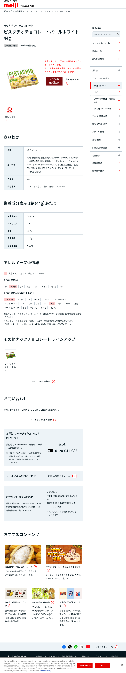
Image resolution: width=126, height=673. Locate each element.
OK (102, 665)
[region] (63, 665)
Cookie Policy (45, 670)
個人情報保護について (70, 656)
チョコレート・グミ (100, 78)
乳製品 (95, 70)
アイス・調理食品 (99, 116)
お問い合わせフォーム (59, 476)
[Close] (122, 665)
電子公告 (85, 656)
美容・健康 (96, 139)
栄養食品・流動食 (99, 147)
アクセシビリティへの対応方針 (106, 656)
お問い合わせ (41, 656)
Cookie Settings (85, 665)
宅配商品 (96, 155)
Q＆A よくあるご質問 (41, 420)
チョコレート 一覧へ (41, 381)
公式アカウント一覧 (104, 646)
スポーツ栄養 (98, 131)
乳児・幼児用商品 (99, 123)
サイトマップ (54, 656)
